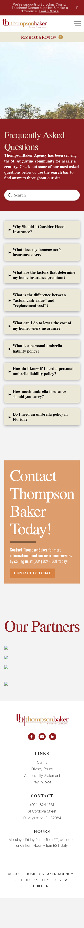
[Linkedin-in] (52, 736)
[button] (77, 23)
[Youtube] (42, 736)
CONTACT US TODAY (32, 572)
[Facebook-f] (31, 736)
